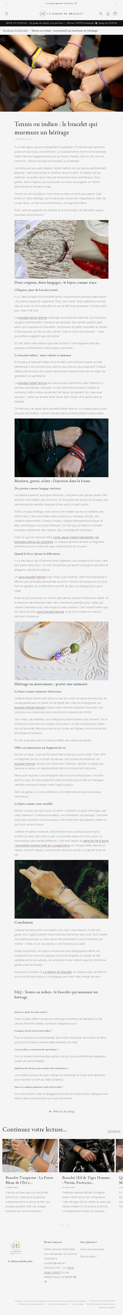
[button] (6, 13)
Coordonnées (78, 1304)
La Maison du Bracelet (33, 1301)
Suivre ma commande (92, 1249)
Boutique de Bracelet (15, 30)
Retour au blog (63, 1111)
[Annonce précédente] (6, 3)
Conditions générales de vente (101, 1304)
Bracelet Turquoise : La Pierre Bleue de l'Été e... (29, 1180)
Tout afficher (114, 1131)
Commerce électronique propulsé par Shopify (65, 1301)
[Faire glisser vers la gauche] (54, 1225)
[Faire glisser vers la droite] (68, 1225)
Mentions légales (107, 1308)
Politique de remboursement (31, 1304)
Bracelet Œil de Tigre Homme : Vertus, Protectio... (86, 1180)
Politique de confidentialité (102, 1301)
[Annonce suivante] (116, 3)
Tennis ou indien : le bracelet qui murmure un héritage (65, 30)
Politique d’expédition (58, 1304)
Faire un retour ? (89, 1256)
